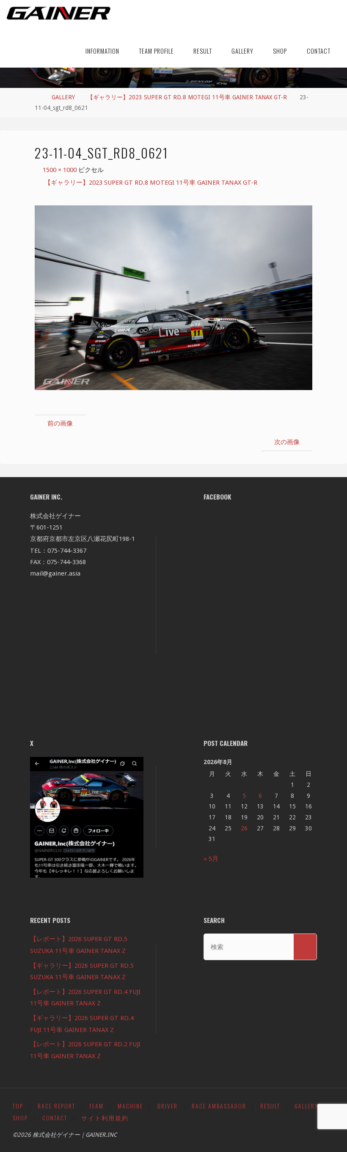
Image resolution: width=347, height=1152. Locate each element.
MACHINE (130, 1106)
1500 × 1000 (60, 170)
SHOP (20, 1118)
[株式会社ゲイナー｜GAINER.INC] (58, 13)
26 (244, 828)
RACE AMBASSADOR (219, 1106)
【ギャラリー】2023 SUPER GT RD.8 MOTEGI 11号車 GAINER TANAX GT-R (187, 97)
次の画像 (287, 442)
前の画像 (60, 423)
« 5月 (211, 859)
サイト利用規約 (105, 1118)
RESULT (270, 1106)
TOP (18, 1106)
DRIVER (167, 1106)
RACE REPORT (56, 1106)
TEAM (96, 1106)
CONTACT (54, 1118)
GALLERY (63, 97)
